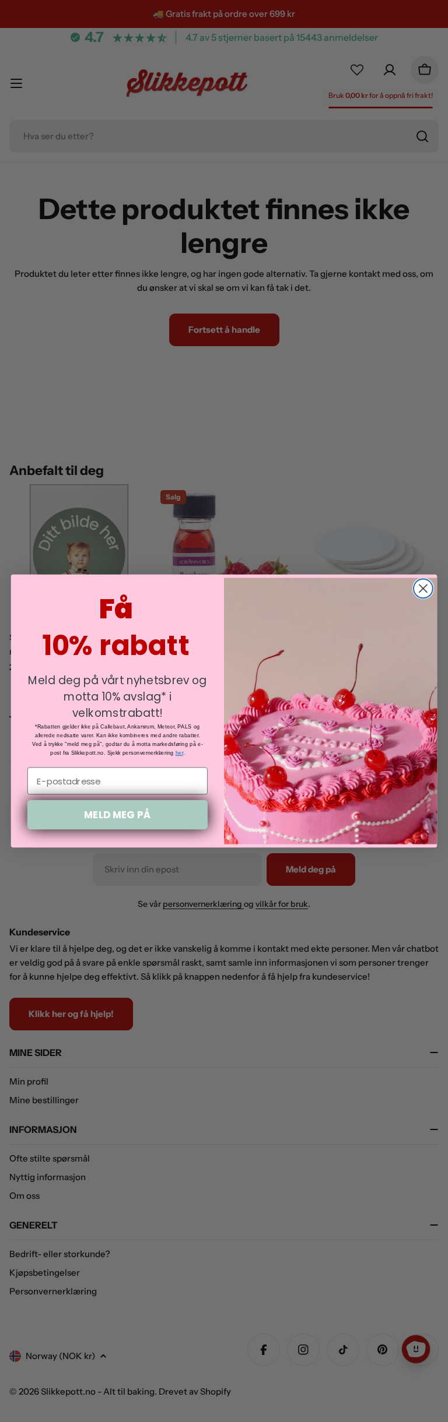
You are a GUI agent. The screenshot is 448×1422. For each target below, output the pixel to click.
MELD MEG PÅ (117, 814)
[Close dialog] (423, 588)
